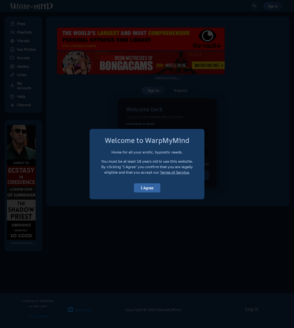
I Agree (147, 187)
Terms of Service (174, 172)
